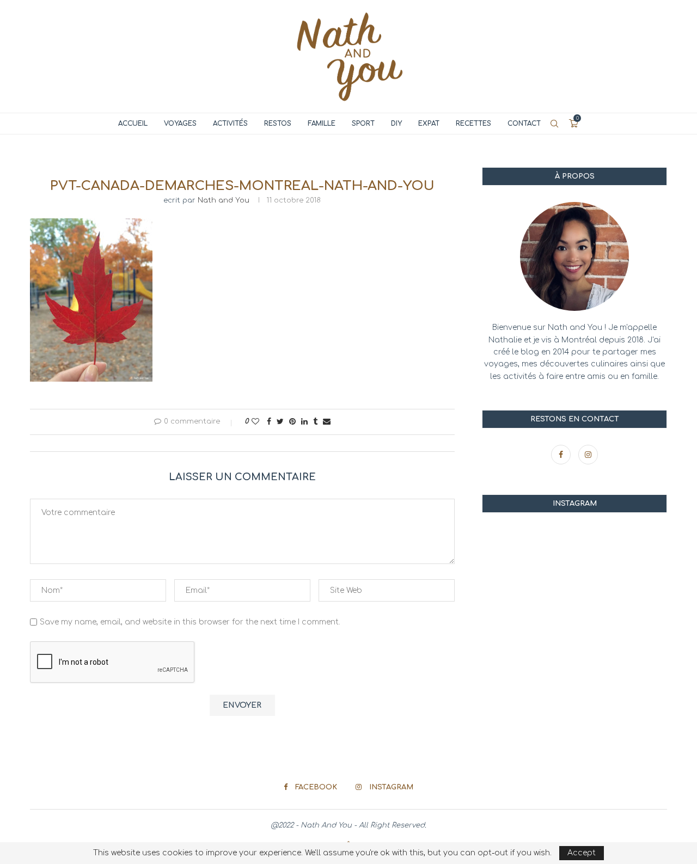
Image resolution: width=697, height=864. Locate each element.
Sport (363, 123)
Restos (277, 123)
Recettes (473, 123)
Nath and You (223, 200)
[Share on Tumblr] (315, 422)
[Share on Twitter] (280, 422)
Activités (230, 123)
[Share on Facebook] (269, 422)
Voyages (180, 123)
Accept (581, 853)
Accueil (133, 123)
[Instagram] (588, 455)
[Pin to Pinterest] (292, 422)
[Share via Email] (327, 422)
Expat (428, 123)
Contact (524, 123)
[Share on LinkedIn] (304, 422)
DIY (396, 123)
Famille (321, 123)
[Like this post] (255, 422)
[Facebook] (562, 455)
